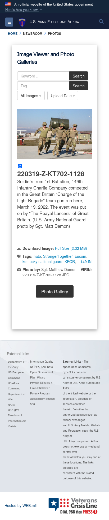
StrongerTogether (57, 256)
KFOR (70, 261)
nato (37, 256)
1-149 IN (84, 261)
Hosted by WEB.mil (20, 505)
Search (79, 76)
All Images (30, 95)
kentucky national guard (42, 261)
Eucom (80, 256)
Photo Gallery (54, 291)
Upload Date (62, 95)
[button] (24, 9)
